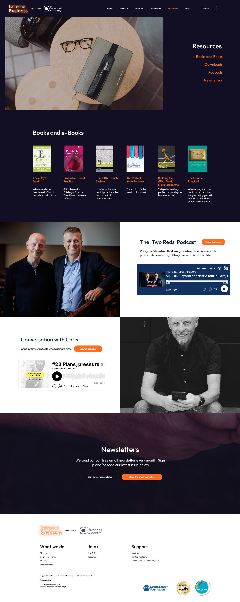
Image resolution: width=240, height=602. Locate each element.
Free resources (46, 564)
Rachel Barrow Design (57, 586)
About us (44, 553)
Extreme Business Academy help (145, 560)
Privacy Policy (45, 580)
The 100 (43, 560)
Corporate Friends (48, 557)
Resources (92, 557)
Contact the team (139, 557)
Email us (135, 553)
